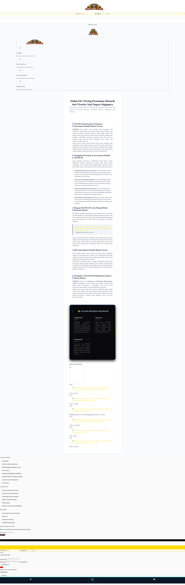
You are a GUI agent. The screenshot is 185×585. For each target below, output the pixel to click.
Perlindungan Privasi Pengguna (10, 496)
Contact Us (5, 516)
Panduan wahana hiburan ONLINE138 (12, 506)
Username (2, 559)
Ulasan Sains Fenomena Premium (11, 513)
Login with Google (5, 555)
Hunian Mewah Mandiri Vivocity (10, 490)
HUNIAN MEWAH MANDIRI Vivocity (11, 467)
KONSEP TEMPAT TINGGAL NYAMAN (12, 476)
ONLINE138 (5, 461)
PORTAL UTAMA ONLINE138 (9, 464)
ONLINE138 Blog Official (8, 522)
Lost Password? (23, 562)
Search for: (78, 13)
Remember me (5, 564)
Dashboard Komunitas (8, 519)
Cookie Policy (5, 483)
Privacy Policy (5, 470)
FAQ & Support (6, 502)
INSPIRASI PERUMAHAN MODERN (11, 473)
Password (2, 562)
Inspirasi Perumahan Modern (9, 499)
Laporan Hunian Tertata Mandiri (10, 479)
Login (1, 567)
